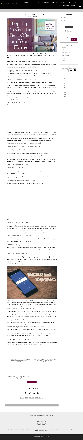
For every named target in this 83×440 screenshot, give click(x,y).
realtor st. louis (38, 397)
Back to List (31, 381)
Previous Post (11, 405)
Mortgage (63, 60)
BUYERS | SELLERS (38, 2)
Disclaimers (48, 438)
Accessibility (42, 431)
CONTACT (46, 2)
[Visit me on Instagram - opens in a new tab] (67, 70)
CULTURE (62, 2)
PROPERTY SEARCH (27, 2)
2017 (64, 99)
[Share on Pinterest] (34, 393)
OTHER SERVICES (54, 2)
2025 (64, 81)
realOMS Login (52, 438)
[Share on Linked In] (38, 393)
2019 (64, 94)
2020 (64, 92)
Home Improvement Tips (66, 61)
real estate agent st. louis (66, 52)
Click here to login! (69, 31)
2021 (64, 90)
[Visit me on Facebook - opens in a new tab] (63, 70)
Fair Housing (46, 431)
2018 (64, 96)
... (42, 397)
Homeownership (64, 53)
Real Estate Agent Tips (65, 55)
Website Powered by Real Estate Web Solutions (41, 436)
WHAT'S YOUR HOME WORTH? (70, 5)
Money (22, 397)
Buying (63, 50)
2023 (64, 85)
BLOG (60, 5)
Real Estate (32, 397)
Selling (27, 397)
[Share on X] (29, 393)
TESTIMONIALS (69, 2)
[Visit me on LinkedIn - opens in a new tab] (70, 70)
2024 (64, 83)
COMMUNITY (78, 2)
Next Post (53, 405)
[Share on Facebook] (25, 393)
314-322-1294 (43, 421)
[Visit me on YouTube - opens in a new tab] (74, 70)
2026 (64, 78)
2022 (64, 87)
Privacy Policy (37, 431)
